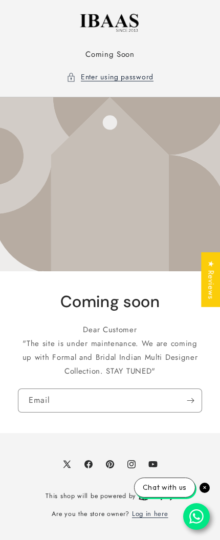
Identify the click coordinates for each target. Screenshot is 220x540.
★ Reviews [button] (210, 279)
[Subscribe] (190, 400)
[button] (110, 77)
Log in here (150, 514)
